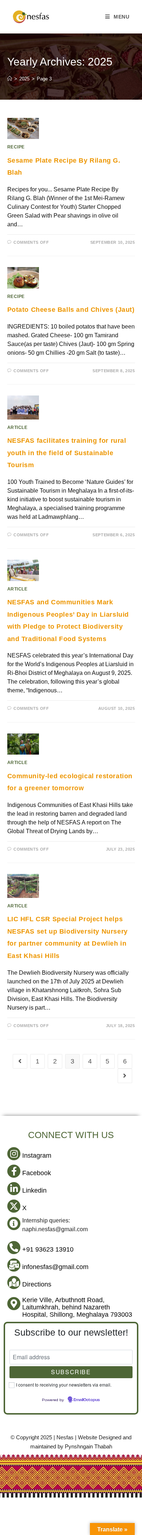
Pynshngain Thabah (88, 1446)
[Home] (9, 78)
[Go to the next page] (125, 1076)
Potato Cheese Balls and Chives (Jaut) (71, 309)
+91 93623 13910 (48, 1249)
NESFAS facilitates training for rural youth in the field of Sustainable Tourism (66, 453)
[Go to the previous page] (20, 1061)
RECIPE (16, 147)
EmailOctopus (87, 1400)
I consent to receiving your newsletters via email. (63, 1384)
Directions (36, 1284)
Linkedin (34, 1190)
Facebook (36, 1173)
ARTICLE (17, 427)
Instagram (36, 1155)
